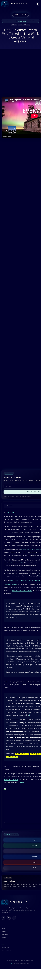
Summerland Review (11, 780)
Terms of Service (6, 951)
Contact (4, 938)
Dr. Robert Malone (10, 585)
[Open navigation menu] (37, 4)
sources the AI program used (22, 591)
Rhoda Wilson (10, 512)
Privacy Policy (5, 948)
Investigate (5, 935)
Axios (22, 782)
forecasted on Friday (16, 563)
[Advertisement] (20, 73)
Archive (4, 931)
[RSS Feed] (14, 918)
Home (3, 928)
